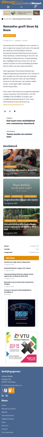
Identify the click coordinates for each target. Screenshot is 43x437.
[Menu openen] (8, 7)
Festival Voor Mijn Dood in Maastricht (20, 170)
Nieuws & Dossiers (9, 409)
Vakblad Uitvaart (8, 419)
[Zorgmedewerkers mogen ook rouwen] (21, 192)
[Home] (2, 19)
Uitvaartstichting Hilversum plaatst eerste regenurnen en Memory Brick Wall (20, 227)
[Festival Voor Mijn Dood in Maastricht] (21, 163)
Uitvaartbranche (8, 415)
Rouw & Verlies (30, 196)
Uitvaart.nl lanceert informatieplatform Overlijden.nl (17, 291)
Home (4, 405)
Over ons (5, 426)
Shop (4, 422)
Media (7, 196)
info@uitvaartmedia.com (12, 385)
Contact (5, 429)
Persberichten (8, 19)
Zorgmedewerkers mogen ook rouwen (21, 200)
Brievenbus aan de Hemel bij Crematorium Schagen (19, 283)
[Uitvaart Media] (21, 2)
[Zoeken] (21, 7)
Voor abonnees (7, 432)
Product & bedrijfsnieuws (27, 221)
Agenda (4, 412)
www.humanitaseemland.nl (13, 104)
